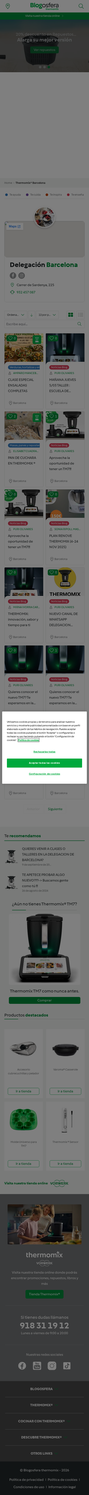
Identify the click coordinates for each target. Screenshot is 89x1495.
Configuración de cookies (44, 773)
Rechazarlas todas (44, 751)
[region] (44, 747)
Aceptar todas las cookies (44, 762)
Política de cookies (28, 740)
